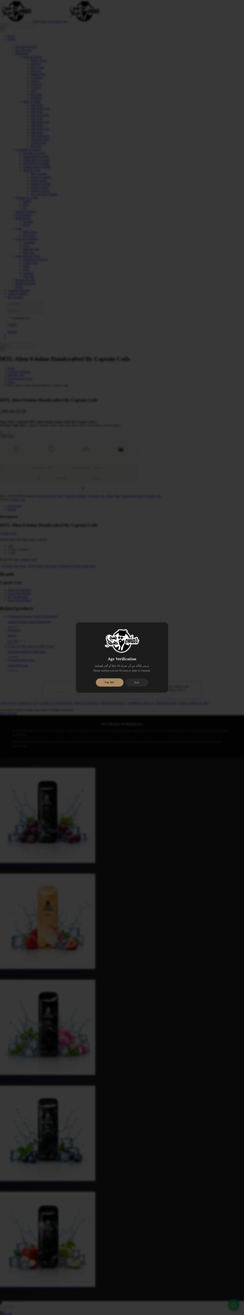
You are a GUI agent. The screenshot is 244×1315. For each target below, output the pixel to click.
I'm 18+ (110, 682)
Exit (136, 682)
